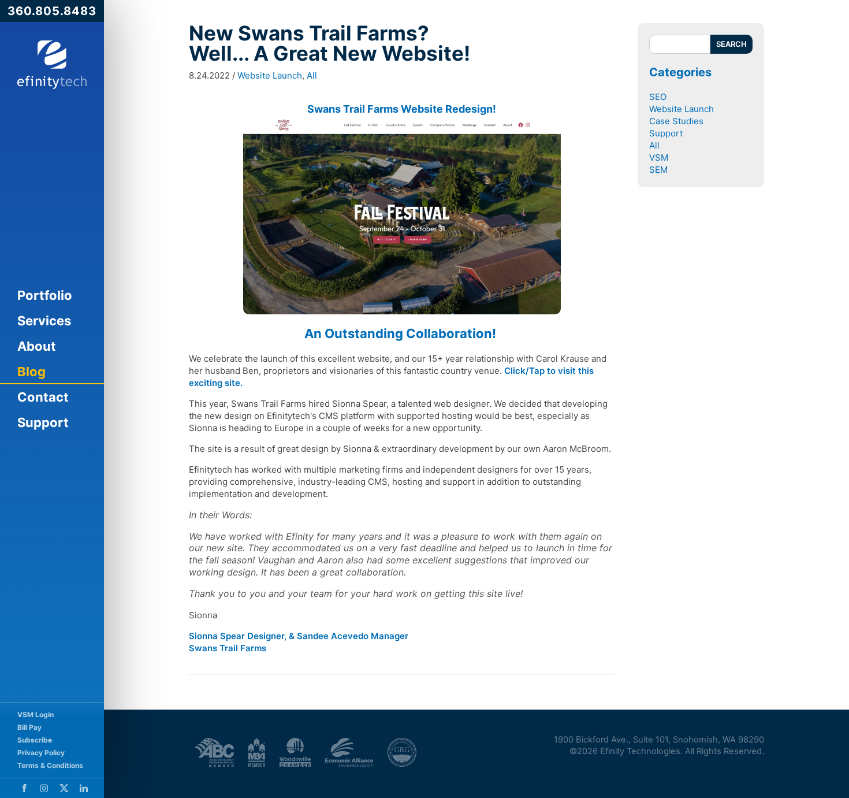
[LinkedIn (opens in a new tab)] (84, 788)
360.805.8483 (52, 11)
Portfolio (44, 295)
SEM (658, 169)
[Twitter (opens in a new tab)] (64, 788)
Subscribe (34, 740)
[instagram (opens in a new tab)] (44, 788)
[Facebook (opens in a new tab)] (24, 788)
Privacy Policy (41, 752)
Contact (43, 396)
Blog (31, 371)
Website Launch (269, 75)
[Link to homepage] (52, 64)
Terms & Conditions (50, 765)
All (312, 75)
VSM (658, 157)
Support (43, 422)
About (36, 346)
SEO (657, 96)
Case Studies (676, 121)
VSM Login (35, 714)
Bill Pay (29, 727)
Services (44, 320)
